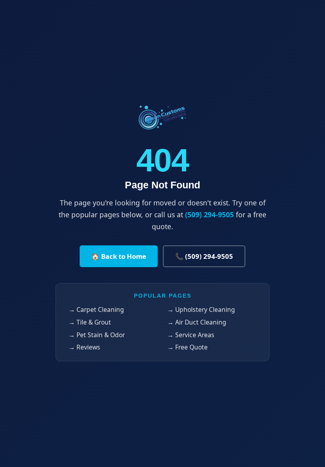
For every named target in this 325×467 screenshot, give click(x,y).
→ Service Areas (190, 334)
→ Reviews (84, 347)
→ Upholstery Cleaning (201, 309)
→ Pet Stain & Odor (97, 334)
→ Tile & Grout (90, 322)
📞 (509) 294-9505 (204, 256)
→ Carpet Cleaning (96, 309)
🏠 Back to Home (118, 256)
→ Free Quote (187, 347)
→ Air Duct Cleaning (196, 322)
